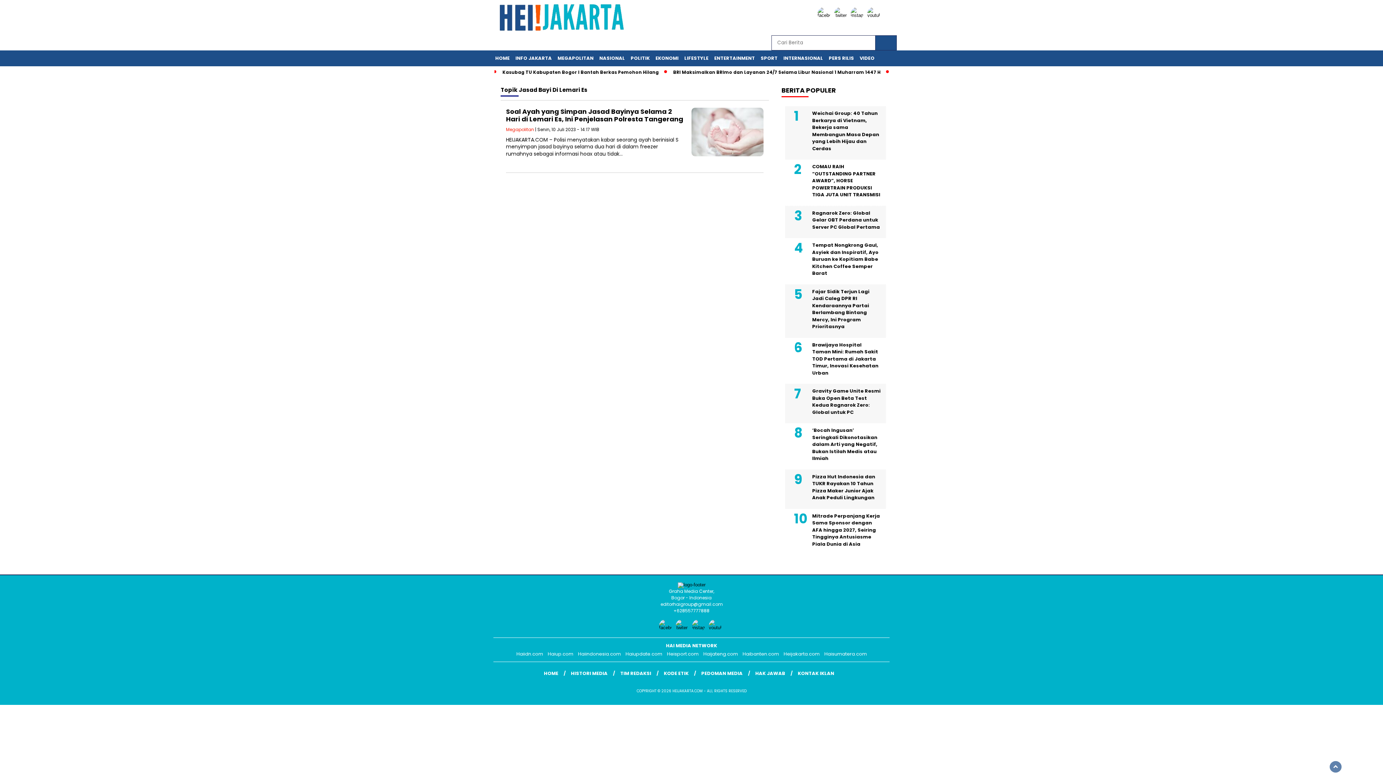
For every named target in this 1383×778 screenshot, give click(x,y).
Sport (769, 58)
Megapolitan (576, 58)
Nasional (612, 58)
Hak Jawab (770, 673)
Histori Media (589, 673)
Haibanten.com (761, 653)
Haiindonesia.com (599, 653)
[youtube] (874, 15)
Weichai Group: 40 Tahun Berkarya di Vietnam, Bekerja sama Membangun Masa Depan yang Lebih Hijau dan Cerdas (845, 131)
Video (867, 58)
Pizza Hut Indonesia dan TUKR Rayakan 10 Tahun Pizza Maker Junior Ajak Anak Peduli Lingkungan (843, 487)
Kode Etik (676, 673)
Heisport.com (683, 653)
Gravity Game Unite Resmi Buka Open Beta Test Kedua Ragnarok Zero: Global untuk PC (846, 402)
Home (502, 58)
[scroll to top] (1335, 766)
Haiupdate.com (644, 653)
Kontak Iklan (816, 673)
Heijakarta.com (802, 653)
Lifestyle (696, 58)
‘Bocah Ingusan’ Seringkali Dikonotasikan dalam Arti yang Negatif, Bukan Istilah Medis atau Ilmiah (844, 444)
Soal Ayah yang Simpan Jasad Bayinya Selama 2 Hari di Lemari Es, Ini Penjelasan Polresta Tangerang (594, 115)
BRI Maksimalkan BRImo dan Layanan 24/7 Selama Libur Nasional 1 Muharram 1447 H (777, 72)
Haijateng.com (720, 653)
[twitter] (841, 15)
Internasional (803, 58)
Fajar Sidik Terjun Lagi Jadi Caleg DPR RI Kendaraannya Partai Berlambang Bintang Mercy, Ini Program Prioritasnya (840, 309)
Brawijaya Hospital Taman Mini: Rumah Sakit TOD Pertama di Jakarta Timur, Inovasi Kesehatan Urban (845, 358)
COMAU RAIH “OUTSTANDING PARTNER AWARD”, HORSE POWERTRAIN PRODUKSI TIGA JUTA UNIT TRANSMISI (846, 180)
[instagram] (858, 15)
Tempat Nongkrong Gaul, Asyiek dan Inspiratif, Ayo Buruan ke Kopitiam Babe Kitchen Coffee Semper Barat (845, 259)
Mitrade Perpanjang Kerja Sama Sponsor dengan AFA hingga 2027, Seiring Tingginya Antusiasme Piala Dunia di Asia (846, 530)
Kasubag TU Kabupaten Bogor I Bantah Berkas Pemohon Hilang (580, 72)
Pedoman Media (722, 673)
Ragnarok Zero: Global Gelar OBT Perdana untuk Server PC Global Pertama (846, 220)
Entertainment (734, 58)
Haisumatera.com (845, 653)
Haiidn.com (529, 653)
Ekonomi (667, 58)
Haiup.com (560, 653)
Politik (640, 58)
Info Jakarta (533, 58)
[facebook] (825, 15)
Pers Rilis (841, 58)
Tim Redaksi (635, 673)
